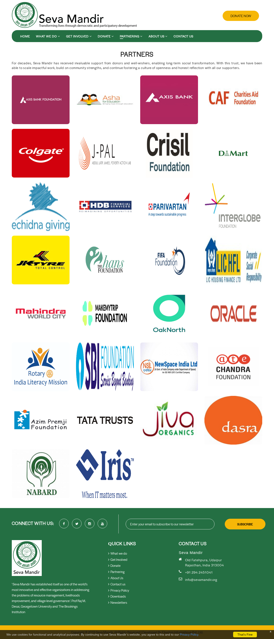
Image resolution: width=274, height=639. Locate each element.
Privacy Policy (189, 634)
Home (25, 36)
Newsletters (118, 602)
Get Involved (77, 36)
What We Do (47, 36)
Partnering (130, 36)
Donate (105, 36)
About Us (157, 36)
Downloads (118, 596)
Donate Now (241, 15)
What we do (118, 553)
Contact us (183, 36)
